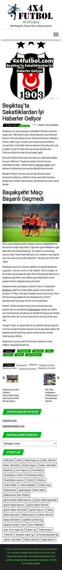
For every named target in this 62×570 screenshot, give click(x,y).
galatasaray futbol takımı (32, 490)
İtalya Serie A (48, 539)
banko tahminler (47, 465)
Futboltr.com (9, 420)
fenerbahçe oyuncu (13, 480)
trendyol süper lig (25, 534)
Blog (49, 351)
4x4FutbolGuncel (48, 125)
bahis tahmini (49, 460)
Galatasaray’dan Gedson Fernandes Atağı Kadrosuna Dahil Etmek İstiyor (10, 395)
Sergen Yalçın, (43, 165)
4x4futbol (8, 460)
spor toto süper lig (13, 529)
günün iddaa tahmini (37, 504)
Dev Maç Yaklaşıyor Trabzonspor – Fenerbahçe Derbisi (52, 395)
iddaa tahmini (46, 514)
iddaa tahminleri (11, 519)
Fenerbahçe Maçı (34, 475)
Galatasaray (34, 309)
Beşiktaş (7, 290)
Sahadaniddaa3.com (13, 426)
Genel (19, 355)
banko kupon (29, 465)
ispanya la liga (10, 524)
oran (23, 524)
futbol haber (10, 485)
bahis (19, 460)
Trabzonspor (45, 529)
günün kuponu (37, 509)
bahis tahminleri (11, 465)
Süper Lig (31, 529)
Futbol (8, 355)
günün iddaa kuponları (45, 499)
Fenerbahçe (37, 470)
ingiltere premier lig (33, 519)
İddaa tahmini (31, 539)
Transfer (8, 534)
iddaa (50, 509)
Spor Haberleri (33, 355)
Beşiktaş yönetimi (46, 368)
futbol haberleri (27, 485)
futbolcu (40, 480)
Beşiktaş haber (9, 368)
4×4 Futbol (31, 22)
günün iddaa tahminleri (15, 509)
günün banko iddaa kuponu (17, 499)
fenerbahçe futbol (13, 475)
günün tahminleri (12, 539)
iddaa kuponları (11, 514)
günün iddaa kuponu (13, 504)
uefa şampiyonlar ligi (47, 534)
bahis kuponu (32, 460)
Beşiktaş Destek (47, 365)
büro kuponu (21, 470)
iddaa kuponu (29, 514)
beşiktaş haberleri (27, 368)
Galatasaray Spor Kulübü (16, 495)
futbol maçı (44, 485)
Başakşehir (24, 351)
